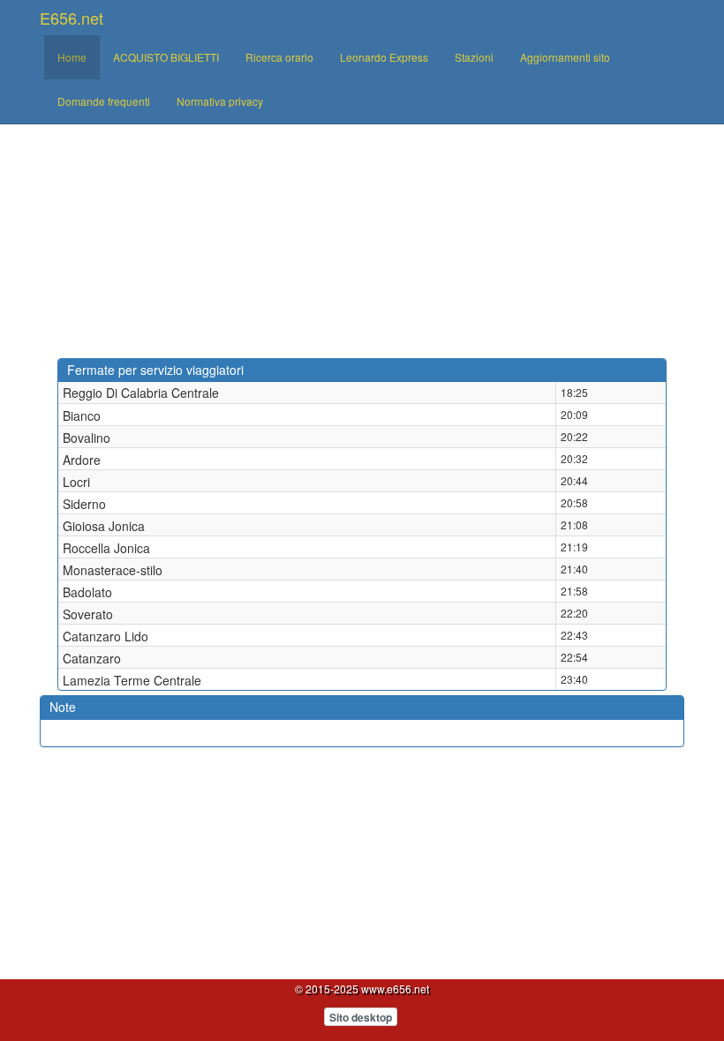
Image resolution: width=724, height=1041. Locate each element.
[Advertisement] (362, 225)
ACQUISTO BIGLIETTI (166, 56)
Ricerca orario (279, 56)
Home (72, 56)
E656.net (71, 17)
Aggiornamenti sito (565, 56)
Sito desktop (360, 1017)
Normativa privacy (220, 101)
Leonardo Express (384, 56)
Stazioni (474, 56)
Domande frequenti (103, 101)
